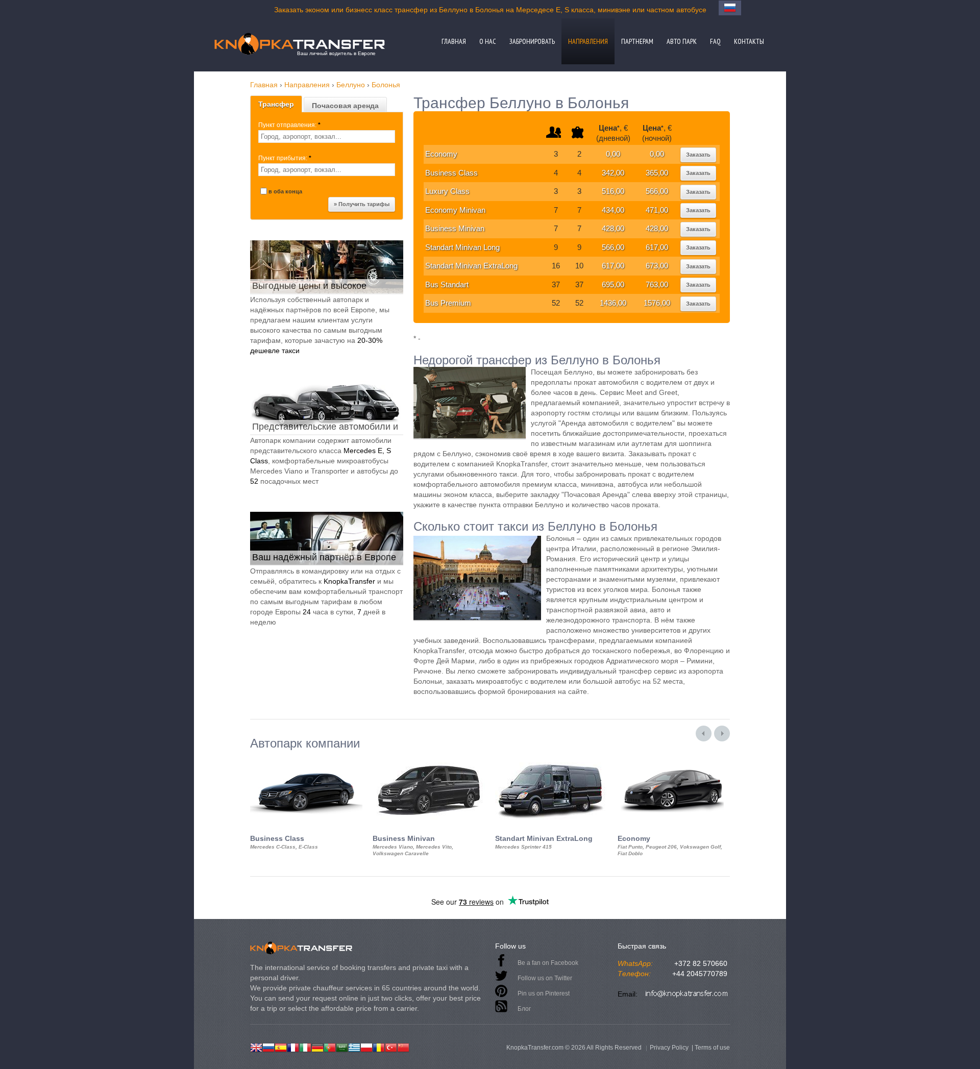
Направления (588, 41)
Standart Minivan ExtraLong (471, 265)
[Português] (330, 1046)
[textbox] (326, 136)
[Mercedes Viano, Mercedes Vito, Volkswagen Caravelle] (429, 759)
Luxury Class (447, 191)
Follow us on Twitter (545, 978)
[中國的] (403, 1046)
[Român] (379, 1046)
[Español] (281, 1046)
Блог (524, 1008)
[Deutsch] (317, 1046)
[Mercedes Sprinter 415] (551, 759)
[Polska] (366, 1046)
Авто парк (682, 41)
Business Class (451, 172)
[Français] (293, 1046)
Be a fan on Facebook (548, 962)
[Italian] (305, 1046)
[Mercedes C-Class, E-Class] (306, 759)
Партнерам (637, 41)
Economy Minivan (455, 210)
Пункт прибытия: (284, 158)
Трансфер (276, 104)
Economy (441, 154)
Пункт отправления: (289, 125)
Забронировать (532, 41)
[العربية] (342, 1046)
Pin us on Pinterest (544, 993)
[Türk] (391, 1046)
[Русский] (268, 1046)
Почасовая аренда (345, 106)
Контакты (749, 41)
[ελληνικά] (354, 1046)
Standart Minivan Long (462, 247)
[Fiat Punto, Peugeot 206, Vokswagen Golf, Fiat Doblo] (674, 759)
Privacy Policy (669, 1047)
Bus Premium (448, 303)
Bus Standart (447, 284)
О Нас (487, 41)
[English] (256, 1046)
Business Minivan (454, 228)
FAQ (715, 41)
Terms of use (712, 1047)
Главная (454, 41)
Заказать (698, 155)
